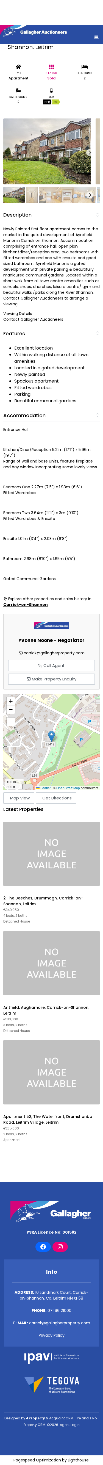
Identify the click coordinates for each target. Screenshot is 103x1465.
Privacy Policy (52, 1335)
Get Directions (57, 798)
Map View (20, 798)
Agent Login (70, 1424)
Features (14, 333)
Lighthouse (78, 1460)
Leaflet (45, 787)
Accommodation (24, 415)
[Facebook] (43, 1247)
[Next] (89, 152)
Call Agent (53, 665)
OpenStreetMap (68, 787)
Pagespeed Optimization (37, 1460)
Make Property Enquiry (53, 679)
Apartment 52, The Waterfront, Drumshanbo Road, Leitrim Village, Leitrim (47, 1119)
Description (17, 214)
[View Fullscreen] (11, 722)
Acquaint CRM (61, 1418)
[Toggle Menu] (96, 36)
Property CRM (34, 1424)
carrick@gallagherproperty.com (54, 653)
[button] (51, 736)
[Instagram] (60, 1247)
